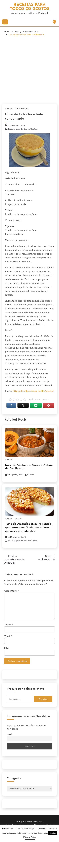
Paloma (30, 474)
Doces (8, 108)
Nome (8, 624)
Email (8, 636)
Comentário (11, 590)
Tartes (18, 518)
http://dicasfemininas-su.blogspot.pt (33, 390)
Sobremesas (21, 108)
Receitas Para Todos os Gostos (29, 7)
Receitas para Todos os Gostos (22, 129)
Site (6, 647)
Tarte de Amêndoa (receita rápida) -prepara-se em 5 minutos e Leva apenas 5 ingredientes (29, 528)
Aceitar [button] (53, 833)
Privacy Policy (29, 837)
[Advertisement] (29, 70)
